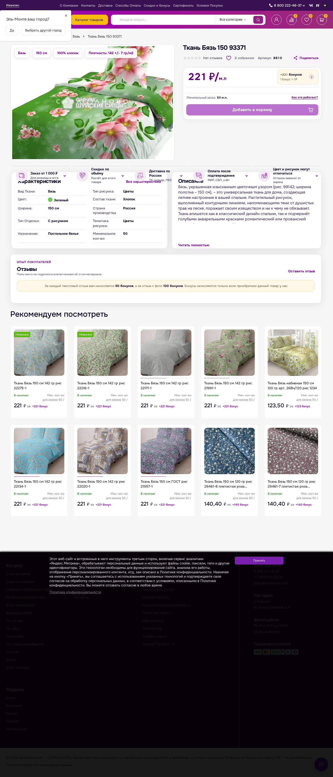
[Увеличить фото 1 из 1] (92, 102)
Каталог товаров (89, 20)
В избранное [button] (244, 58)
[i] (311, 77)
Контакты (88, 5)
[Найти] (258, 20)
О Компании (69, 5)
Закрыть (323, 774)
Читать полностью (193, 245)
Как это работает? (305, 97)
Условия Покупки (209, 5)
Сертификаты (183, 5)
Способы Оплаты (128, 5)
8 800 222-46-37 (288, 5)
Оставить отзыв (301, 271)
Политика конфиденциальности (75, 592)
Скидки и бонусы (157, 5)
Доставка (105, 5)
